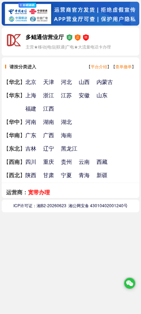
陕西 (30, 175)
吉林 (30, 148)
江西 (48, 108)
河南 (30, 122)
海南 (66, 135)
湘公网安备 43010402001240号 (98, 205)
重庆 (48, 162)
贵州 (66, 162)
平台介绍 (99, 66)
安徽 (84, 95)
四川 (30, 162)
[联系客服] (130, 283)
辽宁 (48, 148)
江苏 (66, 95)
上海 (30, 95)
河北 (66, 82)
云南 (84, 162)
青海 (84, 175)
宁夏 (66, 175)
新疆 (102, 175)
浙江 (48, 95)
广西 (48, 135)
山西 (84, 82)
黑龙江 (69, 148)
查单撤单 (123, 66)
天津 (48, 82)
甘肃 (48, 175)
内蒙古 (105, 82)
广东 (30, 135)
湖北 (66, 122)
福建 (30, 108)
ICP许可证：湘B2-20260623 (39, 205)
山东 (102, 95)
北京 (30, 82)
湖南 (48, 122)
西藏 (102, 162)
